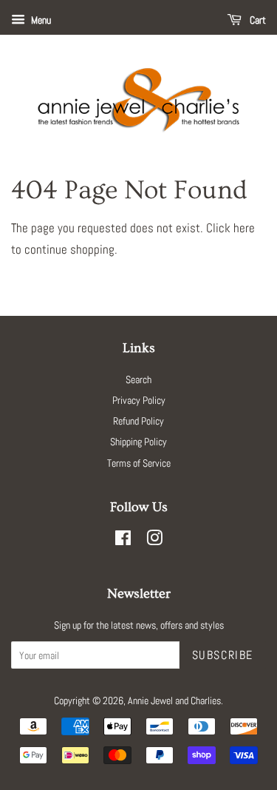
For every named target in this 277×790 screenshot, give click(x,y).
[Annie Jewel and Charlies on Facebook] (122, 540)
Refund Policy (138, 421)
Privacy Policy (138, 400)
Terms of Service (139, 463)
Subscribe (222, 655)
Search (138, 379)
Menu (40, 20)
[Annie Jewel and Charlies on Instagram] (154, 540)
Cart (256, 20)
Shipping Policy (138, 441)
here (244, 228)
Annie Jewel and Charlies (174, 700)
